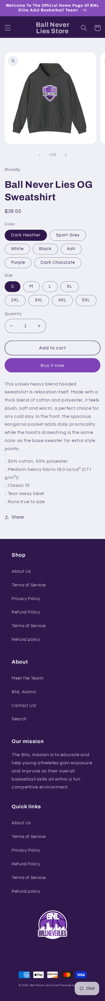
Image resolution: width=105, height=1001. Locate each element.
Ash (71, 249)
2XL (15, 300)
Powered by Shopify (73, 985)
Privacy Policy (26, 599)
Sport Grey (68, 235)
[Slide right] (65, 154)
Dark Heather (26, 235)
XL (69, 286)
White (17, 249)
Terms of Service (29, 585)
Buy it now (53, 365)
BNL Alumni (24, 692)
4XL (62, 300)
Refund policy (26, 639)
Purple (18, 262)
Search (19, 719)
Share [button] (18, 517)
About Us (21, 571)
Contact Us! (24, 705)
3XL (39, 300)
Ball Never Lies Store (44, 985)
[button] (7, 28)
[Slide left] (39, 154)
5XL (86, 300)
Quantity (13, 314)
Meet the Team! (27, 678)
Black (45, 249)
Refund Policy (26, 612)
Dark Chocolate (58, 262)
